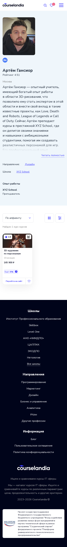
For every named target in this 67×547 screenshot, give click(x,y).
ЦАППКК (33, 344)
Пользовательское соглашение (33, 445)
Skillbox (33, 325)
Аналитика (33, 408)
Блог (33, 439)
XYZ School (23, 172)
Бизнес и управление (33, 401)
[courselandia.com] (13, 5)
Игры (33, 414)
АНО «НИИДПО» (33, 338)
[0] (51, 5)
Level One (34, 332)
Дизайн (30, 164)
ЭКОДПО (33, 351)
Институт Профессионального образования (33, 319)
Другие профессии (33, 421)
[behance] (5, 60)
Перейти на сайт (14, 281)
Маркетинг (33, 388)
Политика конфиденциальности (33, 452)
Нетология (33, 357)
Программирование (33, 382)
